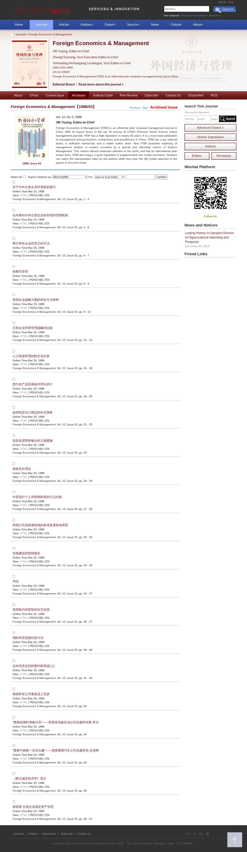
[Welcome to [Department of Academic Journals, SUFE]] (43, 9)
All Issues (78, 95)
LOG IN (222, 2)
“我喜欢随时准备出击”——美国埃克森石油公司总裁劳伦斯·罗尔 (56, 722)
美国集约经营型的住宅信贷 (31, 609)
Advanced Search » (210, 127)
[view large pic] (32, 138)
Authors (86, 24)
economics (199, 15)
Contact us (84, 833)
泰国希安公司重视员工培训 (31, 694)
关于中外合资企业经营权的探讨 (34, 187)
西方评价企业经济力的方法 (31, 243)
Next (145, 107)
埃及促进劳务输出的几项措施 (33, 440)
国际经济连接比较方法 (28, 637)
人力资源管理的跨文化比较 (31, 356)
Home (19, 24)
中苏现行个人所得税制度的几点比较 (37, 497)
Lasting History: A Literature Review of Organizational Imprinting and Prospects (209, 237)
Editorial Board (64, 84)
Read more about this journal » (101, 84)
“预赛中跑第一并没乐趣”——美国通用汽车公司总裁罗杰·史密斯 (56, 750)
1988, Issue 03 (31, 163)
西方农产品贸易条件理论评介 (33, 384)
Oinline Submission (210, 137)
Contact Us (173, 95)
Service (132, 24)
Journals (41, 24)
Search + (215, 15)
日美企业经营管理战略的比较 (33, 328)
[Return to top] (234, 839)
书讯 (16, 581)
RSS (214, 95)
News (155, 24)
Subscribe (151, 95)
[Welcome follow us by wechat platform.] (210, 192)
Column (176, 24)
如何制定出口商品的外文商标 (33, 412)
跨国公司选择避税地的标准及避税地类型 (40, 525)
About (197, 24)
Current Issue (55, 95)
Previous (135, 107)
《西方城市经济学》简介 (30, 778)
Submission (49, 833)
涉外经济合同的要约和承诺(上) (34, 666)
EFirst (34, 95)
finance (186, 15)
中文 (231, 2)
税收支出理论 (22, 468)
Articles (64, 24)
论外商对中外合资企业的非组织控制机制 (40, 215)
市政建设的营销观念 (26, 553)
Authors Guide (103, 95)
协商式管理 (20, 271)
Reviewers (224, 155)
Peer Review (129, 95)
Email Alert (195, 95)
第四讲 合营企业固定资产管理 (33, 806)
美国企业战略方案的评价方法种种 (36, 299)
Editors (197, 155)
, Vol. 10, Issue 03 (45, 199)
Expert (109, 24)
